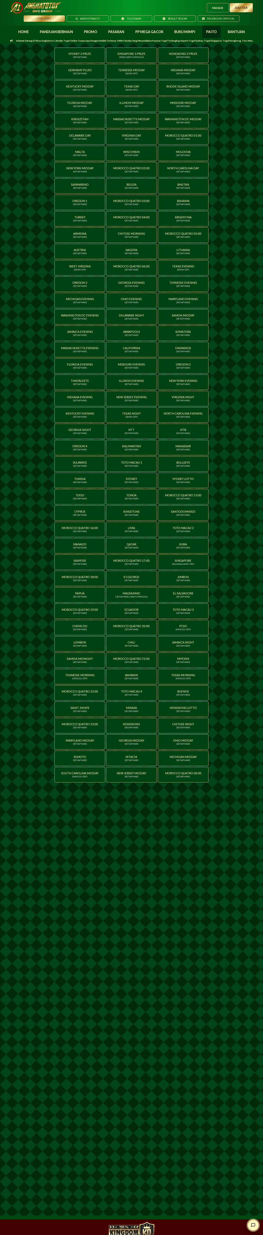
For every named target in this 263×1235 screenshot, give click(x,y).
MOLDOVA (183, 153)
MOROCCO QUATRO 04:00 (131, 218)
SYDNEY (131, 480)
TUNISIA (80, 480)
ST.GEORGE (131, 578)
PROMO (90, 32)
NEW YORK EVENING (183, 382)
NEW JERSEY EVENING (131, 398)
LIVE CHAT (44, 18)
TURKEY (80, 218)
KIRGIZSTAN (79, 120)
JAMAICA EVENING (80, 333)
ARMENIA (80, 235)
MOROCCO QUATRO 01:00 (183, 137)
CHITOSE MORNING (131, 235)
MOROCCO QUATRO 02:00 (131, 169)
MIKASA (131, 709)
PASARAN (116, 32)
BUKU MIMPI (184, 32)
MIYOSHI (183, 660)
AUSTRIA (80, 251)
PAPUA (80, 595)
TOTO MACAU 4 (131, 693)
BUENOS (183, 693)
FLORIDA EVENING (80, 366)
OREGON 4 (79, 447)
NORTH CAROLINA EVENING (183, 415)
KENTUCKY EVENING (80, 415)
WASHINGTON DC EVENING (80, 317)
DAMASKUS (183, 349)
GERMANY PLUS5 (80, 71)
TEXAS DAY (131, 88)
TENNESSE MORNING (80, 676)
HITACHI (131, 758)
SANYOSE (80, 562)
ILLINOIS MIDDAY (131, 104)
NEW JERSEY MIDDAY (131, 774)
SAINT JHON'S (79, 709)
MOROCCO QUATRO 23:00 (80, 725)
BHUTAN (183, 186)
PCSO (183, 627)
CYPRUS (80, 513)
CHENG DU (79, 627)
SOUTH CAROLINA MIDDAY (80, 774)
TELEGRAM (133, 18)
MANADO (80, 545)
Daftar (241, 7)
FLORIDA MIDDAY (79, 104)
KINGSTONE (131, 513)
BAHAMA (183, 202)
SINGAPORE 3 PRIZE (131, 55)
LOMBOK (80, 644)
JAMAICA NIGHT (183, 644)
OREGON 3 (183, 366)
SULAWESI (80, 464)
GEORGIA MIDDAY (131, 742)
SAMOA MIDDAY (183, 317)
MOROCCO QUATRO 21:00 (131, 660)
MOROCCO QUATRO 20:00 (131, 627)
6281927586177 (90, 18)
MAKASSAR (183, 447)
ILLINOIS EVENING (131, 382)
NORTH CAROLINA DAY (183, 169)
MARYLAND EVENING (183, 300)
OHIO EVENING (131, 300)
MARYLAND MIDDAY (80, 742)
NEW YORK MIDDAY (80, 169)
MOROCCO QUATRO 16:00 (80, 529)
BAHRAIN (131, 676)
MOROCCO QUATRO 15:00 (183, 496)
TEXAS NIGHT (131, 415)
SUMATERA (183, 333)
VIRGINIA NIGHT (183, 398)
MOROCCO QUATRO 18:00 (80, 578)
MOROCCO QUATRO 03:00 (131, 202)
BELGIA (131, 186)
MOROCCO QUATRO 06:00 (131, 268)
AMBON (183, 578)
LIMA (131, 529)
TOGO (80, 496)
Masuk (217, 8)
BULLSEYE (183, 464)
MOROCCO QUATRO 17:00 (131, 562)
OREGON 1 (79, 202)
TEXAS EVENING (183, 268)
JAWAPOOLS (131, 333)
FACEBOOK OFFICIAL (221, 18)
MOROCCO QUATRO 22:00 (80, 693)
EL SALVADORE (183, 595)
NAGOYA (131, 251)
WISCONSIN (131, 153)
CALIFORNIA (131, 349)
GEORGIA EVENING (131, 284)
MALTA (80, 153)
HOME (23, 32)
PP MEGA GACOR (149, 32)
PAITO (211, 32)
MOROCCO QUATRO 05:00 (183, 235)
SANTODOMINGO (183, 513)
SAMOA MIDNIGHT (80, 660)
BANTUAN (236, 32)
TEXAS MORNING (183, 676)
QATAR (131, 545)
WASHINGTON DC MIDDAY (183, 120)
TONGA (131, 496)
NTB (183, 431)
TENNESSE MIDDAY (131, 71)
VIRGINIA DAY (131, 137)
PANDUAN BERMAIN (56, 32)
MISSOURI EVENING (131, 366)
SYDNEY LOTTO (183, 480)
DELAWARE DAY (80, 137)
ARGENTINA (183, 218)
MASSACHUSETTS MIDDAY (131, 120)
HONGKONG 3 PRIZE (183, 55)
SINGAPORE (183, 562)
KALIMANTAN (131, 447)
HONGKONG (131, 725)
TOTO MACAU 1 (131, 464)
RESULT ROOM (177, 18)
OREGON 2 (79, 284)
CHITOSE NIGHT (183, 725)
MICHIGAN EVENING (80, 300)
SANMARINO (80, 186)
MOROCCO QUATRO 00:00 (183, 774)
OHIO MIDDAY (183, 742)
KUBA (183, 545)
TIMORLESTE (80, 382)
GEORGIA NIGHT (79, 431)
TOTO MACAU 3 (183, 611)
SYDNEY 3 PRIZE (80, 55)
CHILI (131, 644)
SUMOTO (80, 758)
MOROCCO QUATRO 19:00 (80, 611)
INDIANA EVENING (80, 398)
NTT (131, 431)
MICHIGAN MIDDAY (183, 758)
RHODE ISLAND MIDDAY (183, 88)
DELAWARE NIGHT (131, 317)
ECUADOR (131, 611)
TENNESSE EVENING (183, 284)
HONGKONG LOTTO (183, 709)
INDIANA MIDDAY (183, 71)
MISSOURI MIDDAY (183, 104)
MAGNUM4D (131, 595)
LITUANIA (183, 251)
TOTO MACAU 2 (183, 529)
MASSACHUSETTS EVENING (80, 349)
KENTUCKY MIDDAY (80, 88)
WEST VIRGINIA (80, 268)
